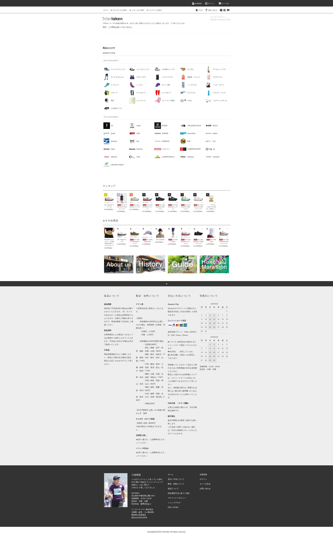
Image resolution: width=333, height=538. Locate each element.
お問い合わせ (212, 10)
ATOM (175, 507)
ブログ (200, 10)
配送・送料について (176, 484)
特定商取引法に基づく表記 (179, 493)
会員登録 (198, 3)
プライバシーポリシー (177, 498)
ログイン (210, 3)
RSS (169, 507)
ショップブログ (174, 503)
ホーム (105, 10)
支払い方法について (176, 479)
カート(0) (225, 3)
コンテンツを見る (155, 10)
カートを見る (205, 484)
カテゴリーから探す (120, 10)
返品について (173, 488)
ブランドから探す (138, 10)
